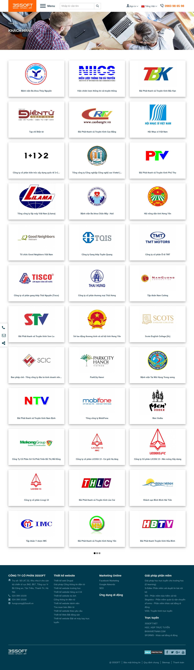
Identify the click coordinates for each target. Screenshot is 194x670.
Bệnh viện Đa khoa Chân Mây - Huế (97, 213)
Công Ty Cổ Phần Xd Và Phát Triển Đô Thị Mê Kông (36, 459)
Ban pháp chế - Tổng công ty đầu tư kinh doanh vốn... (36, 377)
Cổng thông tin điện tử (64, 599)
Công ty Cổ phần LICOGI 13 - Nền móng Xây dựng (157, 459)
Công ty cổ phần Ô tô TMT (157, 254)
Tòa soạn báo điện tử (64, 607)
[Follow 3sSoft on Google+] (177, 652)
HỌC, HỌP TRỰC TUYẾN (157, 627)
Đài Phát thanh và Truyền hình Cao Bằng (97, 132)
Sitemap (166, 662)
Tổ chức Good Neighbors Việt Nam (36, 254)
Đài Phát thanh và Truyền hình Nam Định (36, 418)
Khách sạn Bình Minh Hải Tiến (157, 500)
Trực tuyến (152, 617)
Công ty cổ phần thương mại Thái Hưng (97, 295)
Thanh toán (178, 662)
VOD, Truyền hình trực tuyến (158, 611)
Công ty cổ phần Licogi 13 (36, 500)
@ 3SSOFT (114, 662)
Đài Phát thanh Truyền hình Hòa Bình (157, 541)
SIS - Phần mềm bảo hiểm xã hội (160, 596)
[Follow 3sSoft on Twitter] (172, 652)
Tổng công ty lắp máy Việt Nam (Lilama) (36, 213)
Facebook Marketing (109, 580)
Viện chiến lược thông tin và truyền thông (97, 91)
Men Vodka (157, 418)
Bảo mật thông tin (132, 662)
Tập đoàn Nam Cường (157, 295)
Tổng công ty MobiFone (97, 418)
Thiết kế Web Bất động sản (67, 614)
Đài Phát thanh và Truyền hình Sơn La (36, 336)
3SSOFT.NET (151, 623)
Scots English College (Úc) (157, 336)
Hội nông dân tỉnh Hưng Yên (157, 213)
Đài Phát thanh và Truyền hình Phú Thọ (157, 173)
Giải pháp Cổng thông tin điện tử (69, 584)
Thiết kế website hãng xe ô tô (68, 592)
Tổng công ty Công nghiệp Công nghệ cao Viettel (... (97, 173)
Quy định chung (151, 662)
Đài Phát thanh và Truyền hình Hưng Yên (97, 541)
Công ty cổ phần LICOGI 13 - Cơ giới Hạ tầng (97, 459)
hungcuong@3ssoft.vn (22, 603)
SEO (101, 588)
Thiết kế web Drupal (63, 580)
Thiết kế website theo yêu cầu (68, 611)
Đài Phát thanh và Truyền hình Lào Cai (97, 500)
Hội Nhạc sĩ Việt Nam (158, 132)
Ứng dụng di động (111, 594)
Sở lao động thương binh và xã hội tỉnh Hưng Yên (97, 336)
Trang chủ (13, 23)
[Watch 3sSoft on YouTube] (183, 652)
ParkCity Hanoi (97, 377)
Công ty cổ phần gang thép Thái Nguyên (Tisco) (36, 295)
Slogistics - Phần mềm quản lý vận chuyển (165, 599)
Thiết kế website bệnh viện (66, 603)
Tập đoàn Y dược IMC (36, 541)
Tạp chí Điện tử (36, 132)
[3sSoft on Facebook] (167, 652)
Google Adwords (107, 584)
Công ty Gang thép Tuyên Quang (97, 254)
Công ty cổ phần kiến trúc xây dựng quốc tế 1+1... (36, 173)
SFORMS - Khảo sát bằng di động (161, 635)
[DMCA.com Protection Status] (154, 652)
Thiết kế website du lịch (65, 596)
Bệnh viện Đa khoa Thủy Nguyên (36, 91)
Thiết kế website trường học (67, 588)
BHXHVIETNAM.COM (155, 631)
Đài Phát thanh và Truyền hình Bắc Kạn (157, 91)
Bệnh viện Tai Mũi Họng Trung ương (157, 377)
